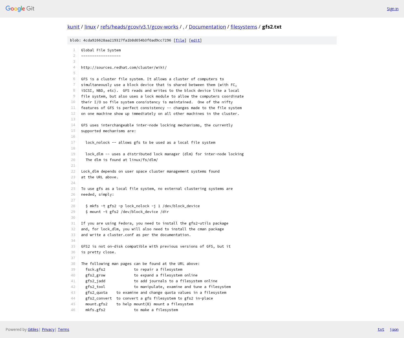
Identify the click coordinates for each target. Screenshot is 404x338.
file (180, 40)
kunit (73, 26)
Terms (63, 329)
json (394, 329)
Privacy (48, 329)
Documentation (207, 26)
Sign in (393, 8)
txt (381, 329)
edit (195, 40)
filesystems (244, 26)
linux (90, 26)
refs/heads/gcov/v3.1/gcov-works (139, 26)
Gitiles (33, 329)
